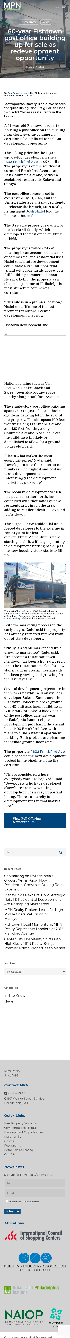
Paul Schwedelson (17, 93)
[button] (64, 6)
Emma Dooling (12, 618)
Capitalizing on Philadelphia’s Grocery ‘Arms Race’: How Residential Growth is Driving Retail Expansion (34, 882)
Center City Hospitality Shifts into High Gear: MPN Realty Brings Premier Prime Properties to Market (35, 943)
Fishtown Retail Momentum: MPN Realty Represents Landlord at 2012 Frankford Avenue (33, 928)
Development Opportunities (23, 1132)
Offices (9, 1141)
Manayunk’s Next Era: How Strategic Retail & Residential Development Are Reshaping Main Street (34, 899)
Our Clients (12, 1154)
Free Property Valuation (20, 1123)
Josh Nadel (35, 211)
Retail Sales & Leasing (18, 1150)
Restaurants (12, 1145)
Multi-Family (12, 1136)
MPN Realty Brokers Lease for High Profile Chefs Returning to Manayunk (33, 914)
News (45, 22)
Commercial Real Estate (20, 1127)
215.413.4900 (16, 1093)
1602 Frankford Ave (21, 162)
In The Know (28, 22)
